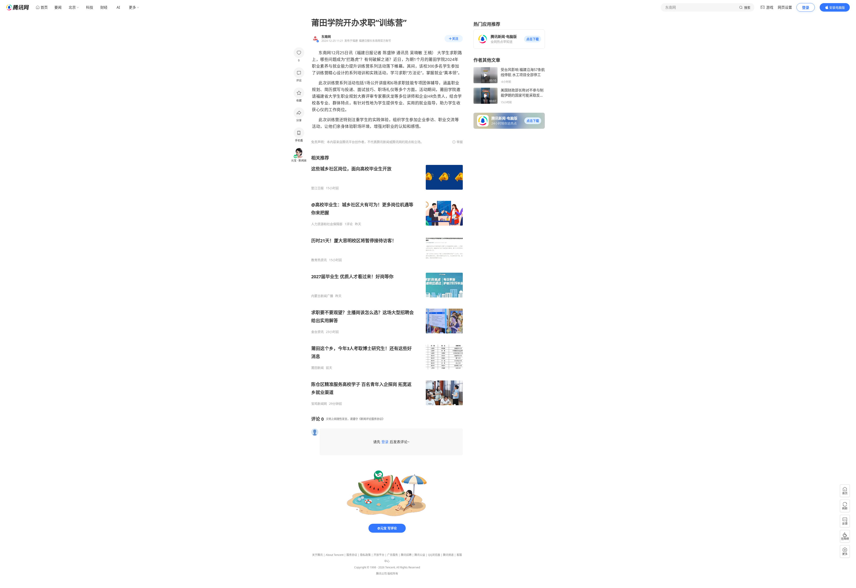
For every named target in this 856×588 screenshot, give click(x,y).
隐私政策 (365, 555)
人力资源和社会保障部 (326, 224)
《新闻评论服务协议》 (371, 419)
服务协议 (351, 555)
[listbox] (387, 280)
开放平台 (379, 555)
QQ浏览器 (434, 555)
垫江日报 (317, 188)
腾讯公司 (381, 574)
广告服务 (392, 555)
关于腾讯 (317, 555)
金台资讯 (317, 331)
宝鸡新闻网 (319, 403)
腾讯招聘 (406, 555)
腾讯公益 (419, 555)
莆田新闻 (317, 367)
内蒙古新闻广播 (322, 295)
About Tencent (335, 555)
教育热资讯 (319, 260)
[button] (532, 39)
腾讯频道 (448, 555)
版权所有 (392, 574)
